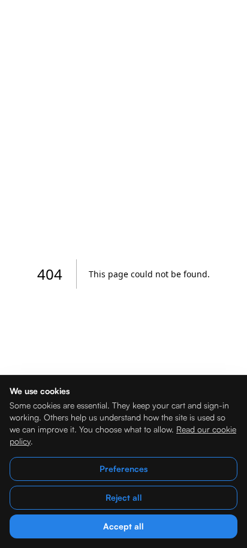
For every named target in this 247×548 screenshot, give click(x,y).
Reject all (124, 497)
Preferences (123, 469)
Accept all (123, 526)
